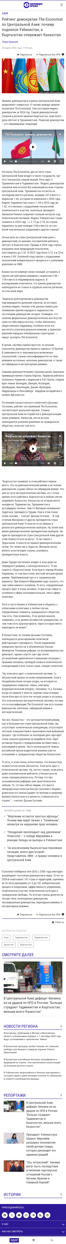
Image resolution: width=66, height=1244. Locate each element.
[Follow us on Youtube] (19, 1215)
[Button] (24, 55)
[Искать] (51, 1240)
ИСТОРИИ (12, 1194)
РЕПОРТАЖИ (15, 1095)
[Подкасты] (47, 1215)
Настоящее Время (17, 138)
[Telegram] (33, 1240)
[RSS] (40, 1215)
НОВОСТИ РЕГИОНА (21, 1026)
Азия (5, 13)
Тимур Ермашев (10, 41)
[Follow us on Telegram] (33, 1215)
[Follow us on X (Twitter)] (12, 1215)
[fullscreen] (61, 161)
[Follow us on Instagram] (26, 1215)
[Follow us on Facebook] (5, 1215)
